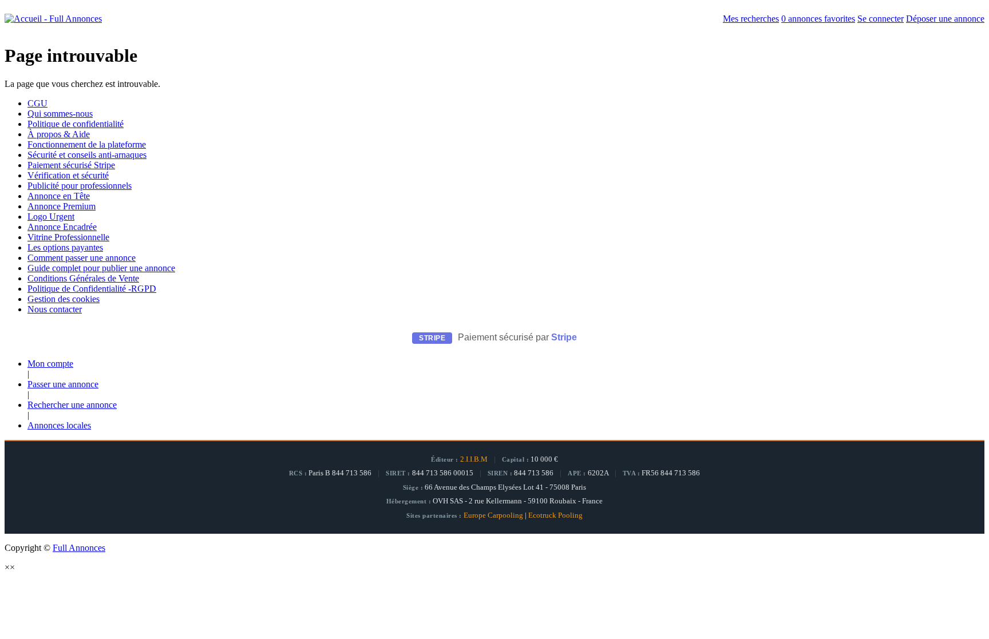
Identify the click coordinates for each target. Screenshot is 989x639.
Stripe (564, 337)
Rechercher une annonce (72, 405)
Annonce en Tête (58, 196)
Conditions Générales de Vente (83, 278)
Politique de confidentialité (75, 124)
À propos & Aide (58, 134)
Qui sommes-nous (60, 113)
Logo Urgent (50, 216)
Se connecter (880, 18)
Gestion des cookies (63, 299)
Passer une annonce (62, 384)
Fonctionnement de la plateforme (86, 144)
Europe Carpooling (493, 515)
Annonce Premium (61, 206)
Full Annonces (79, 548)
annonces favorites (818, 18)
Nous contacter (54, 309)
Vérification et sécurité (68, 175)
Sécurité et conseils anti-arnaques (87, 155)
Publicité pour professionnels (79, 185)
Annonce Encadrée (62, 227)
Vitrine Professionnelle (68, 237)
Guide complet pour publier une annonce (101, 268)
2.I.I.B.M (474, 459)
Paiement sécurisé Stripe (71, 165)
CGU (37, 103)
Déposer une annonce (945, 18)
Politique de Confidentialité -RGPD (91, 288)
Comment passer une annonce (81, 258)
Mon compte (50, 363)
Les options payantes (65, 247)
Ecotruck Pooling (555, 515)
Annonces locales (59, 425)
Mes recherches (751, 18)
